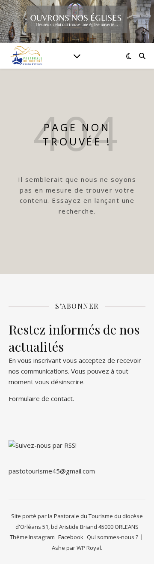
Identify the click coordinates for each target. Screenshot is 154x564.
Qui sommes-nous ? (112, 537)
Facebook (70, 537)
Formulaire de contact (41, 398)
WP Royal (89, 548)
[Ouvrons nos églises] (26, 55)
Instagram (42, 537)
